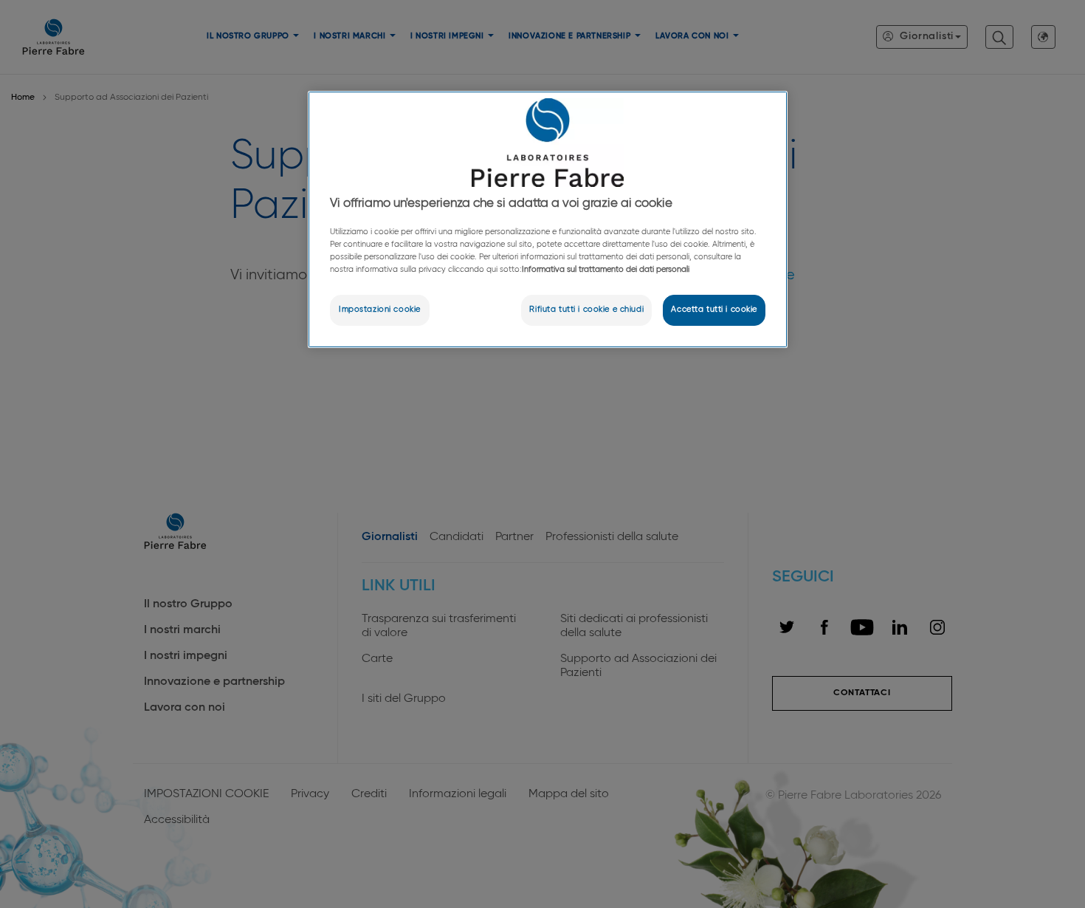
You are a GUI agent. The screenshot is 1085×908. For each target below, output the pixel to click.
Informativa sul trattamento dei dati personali (605, 269)
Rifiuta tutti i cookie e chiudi (586, 309)
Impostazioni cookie (380, 309)
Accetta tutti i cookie (714, 309)
